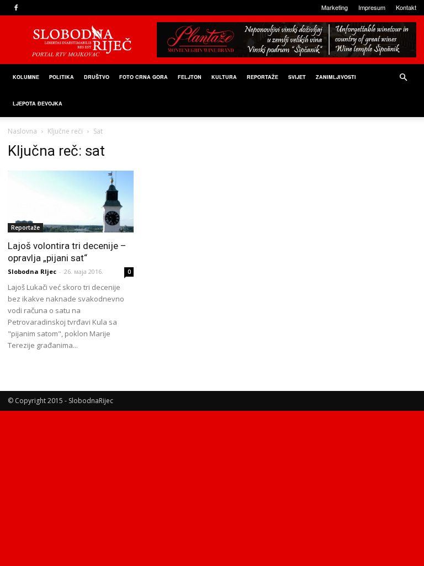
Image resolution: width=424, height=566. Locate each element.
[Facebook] (16, 7)
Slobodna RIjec (32, 271)
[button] (403, 77)
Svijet (297, 77)
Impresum (371, 7)
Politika (61, 77)
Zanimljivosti (336, 77)
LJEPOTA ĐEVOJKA (37, 103)
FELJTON (190, 77)
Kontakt (406, 7)
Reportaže (262, 77)
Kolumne (26, 77)
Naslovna (22, 131)
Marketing (334, 7)
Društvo (96, 77)
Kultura (224, 77)
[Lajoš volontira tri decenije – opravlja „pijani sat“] (71, 201)
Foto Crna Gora (143, 77)
